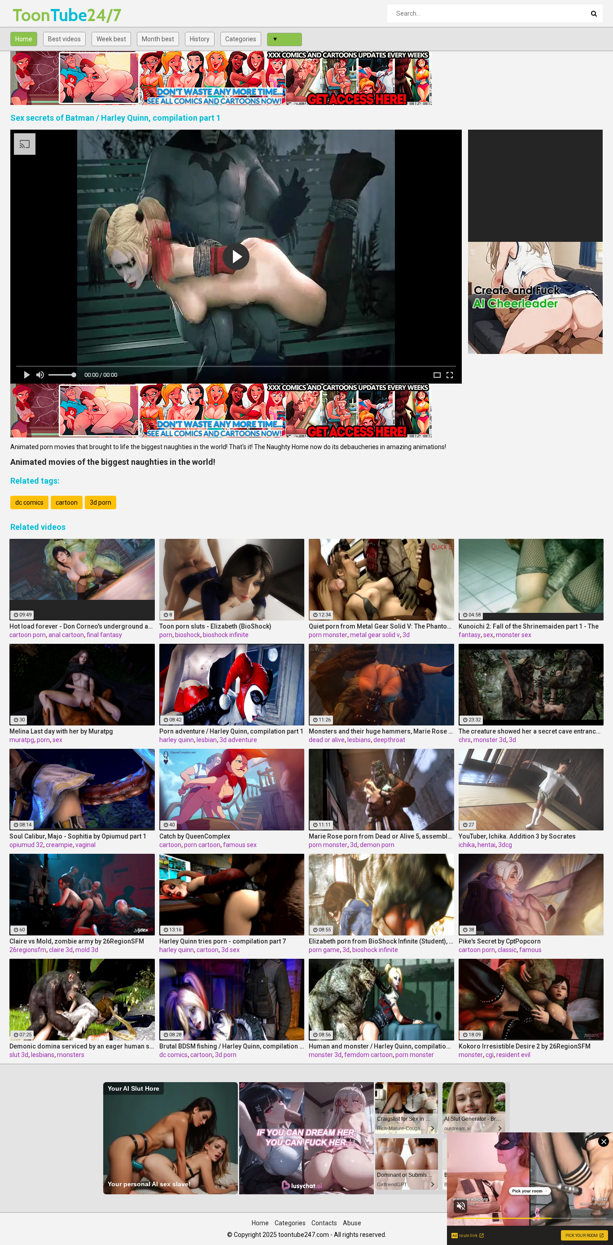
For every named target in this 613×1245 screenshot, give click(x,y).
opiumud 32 (26, 844)
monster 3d (489, 739)
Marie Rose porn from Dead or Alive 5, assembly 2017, (381, 836)
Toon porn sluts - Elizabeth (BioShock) (215, 626)
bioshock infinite (226, 634)
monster (471, 1054)
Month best (158, 39)
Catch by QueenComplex (194, 836)
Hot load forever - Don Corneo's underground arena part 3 (82, 626)
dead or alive (327, 739)
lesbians (359, 739)
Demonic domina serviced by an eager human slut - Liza (82, 1046)
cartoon (67, 502)
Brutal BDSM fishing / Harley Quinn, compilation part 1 (232, 1046)
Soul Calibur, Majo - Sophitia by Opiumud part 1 (77, 836)
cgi (490, 1054)
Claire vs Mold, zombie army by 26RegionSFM (76, 941)
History (200, 39)
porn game (324, 949)
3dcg (505, 844)
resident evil (513, 1054)
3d (406, 634)
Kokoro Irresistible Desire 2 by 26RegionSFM (525, 1046)
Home (23, 39)
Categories (240, 39)
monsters (70, 1054)
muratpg (21, 739)
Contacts (324, 1223)
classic (507, 949)
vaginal (85, 844)
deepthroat (389, 739)
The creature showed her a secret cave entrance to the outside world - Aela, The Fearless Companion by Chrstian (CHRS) (531, 731)
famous (530, 949)
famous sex (240, 844)
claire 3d (61, 949)
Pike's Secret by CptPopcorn (500, 941)
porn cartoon (202, 844)
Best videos (64, 39)
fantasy (470, 634)
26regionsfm (27, 949)
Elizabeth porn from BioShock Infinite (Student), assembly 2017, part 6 (381, 941)
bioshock (187, 634)
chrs (465, 739)
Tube (36, 15)
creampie (59, 844)
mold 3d (86, 949)
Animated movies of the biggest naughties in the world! (112, 462)
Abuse (352, 1223)
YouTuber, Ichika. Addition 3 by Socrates (517, 836)
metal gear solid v (375, 634)
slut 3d (18, 1054)
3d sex (230, 949)
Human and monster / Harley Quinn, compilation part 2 (381, 1046)
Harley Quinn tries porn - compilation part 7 (222, 941)
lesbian (207, 739)
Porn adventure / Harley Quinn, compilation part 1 (231, 731)
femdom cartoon (368, 1054)
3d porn (100, 502)
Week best (111, 39)
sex (488, 634)
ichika (467, 844)
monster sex (513, 634)
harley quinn (176, 739)
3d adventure (238, 739)
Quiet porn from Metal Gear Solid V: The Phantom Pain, (381, 626)
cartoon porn (27, 634)
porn (165, 634)
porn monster (328, 634)
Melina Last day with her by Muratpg (61, 731)
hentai (486, 844)
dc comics (29, 502)
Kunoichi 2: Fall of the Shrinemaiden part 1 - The (529, 626)
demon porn (377, 844)
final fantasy (104, 634)
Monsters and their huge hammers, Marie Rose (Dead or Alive (381, 731)
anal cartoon (66, 634)
